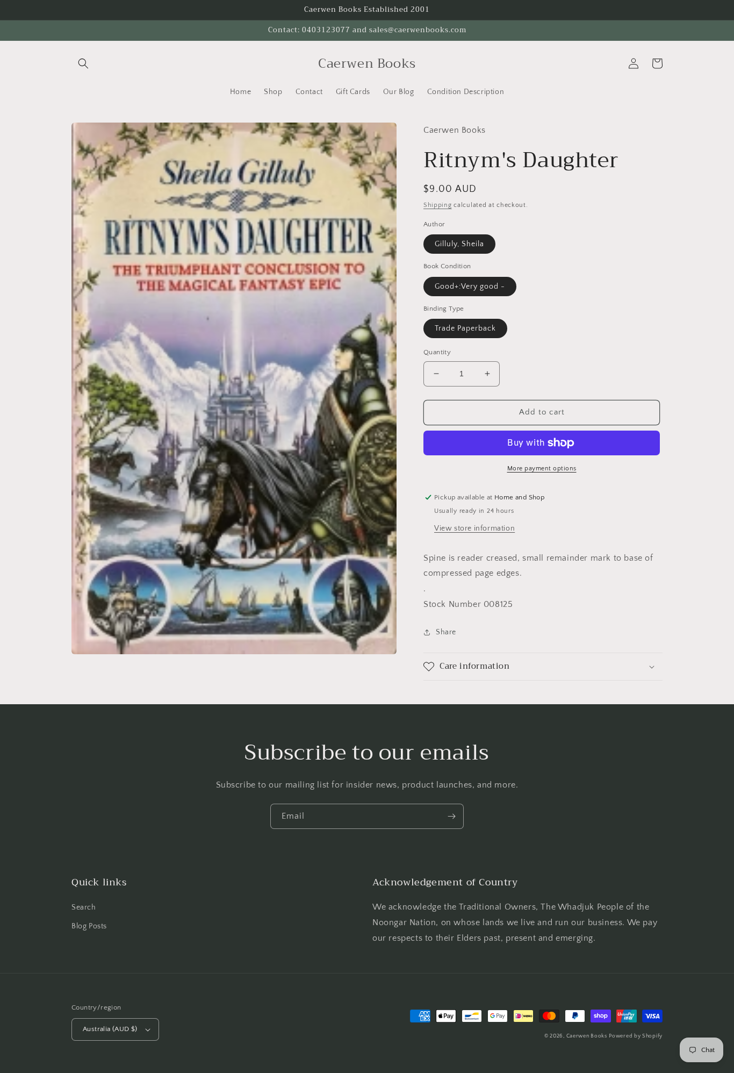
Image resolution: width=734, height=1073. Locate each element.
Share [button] (446, 632)
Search (83, 907)
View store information (474, 528)
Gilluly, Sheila (459, 244)
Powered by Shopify (636, 1036)
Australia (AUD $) (110, 1029)
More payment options (542, 468)
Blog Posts (89, 926)
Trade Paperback (465, 328)
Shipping (437, 205)
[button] (83, 63)
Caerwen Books (586, 1036)
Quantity (437, 352)
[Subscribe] (451, 816)
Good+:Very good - (470, 286)
